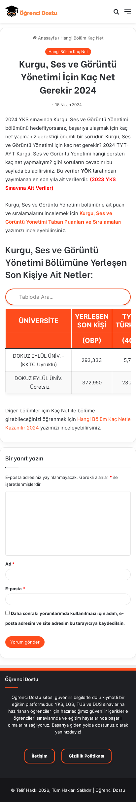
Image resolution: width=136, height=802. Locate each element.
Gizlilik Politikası (86, 756)
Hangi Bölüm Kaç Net (82, 38)
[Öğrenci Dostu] (31, 11)
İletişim (40, 756)
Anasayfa (47, 38)
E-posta (15, 588)
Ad (10, 564)
